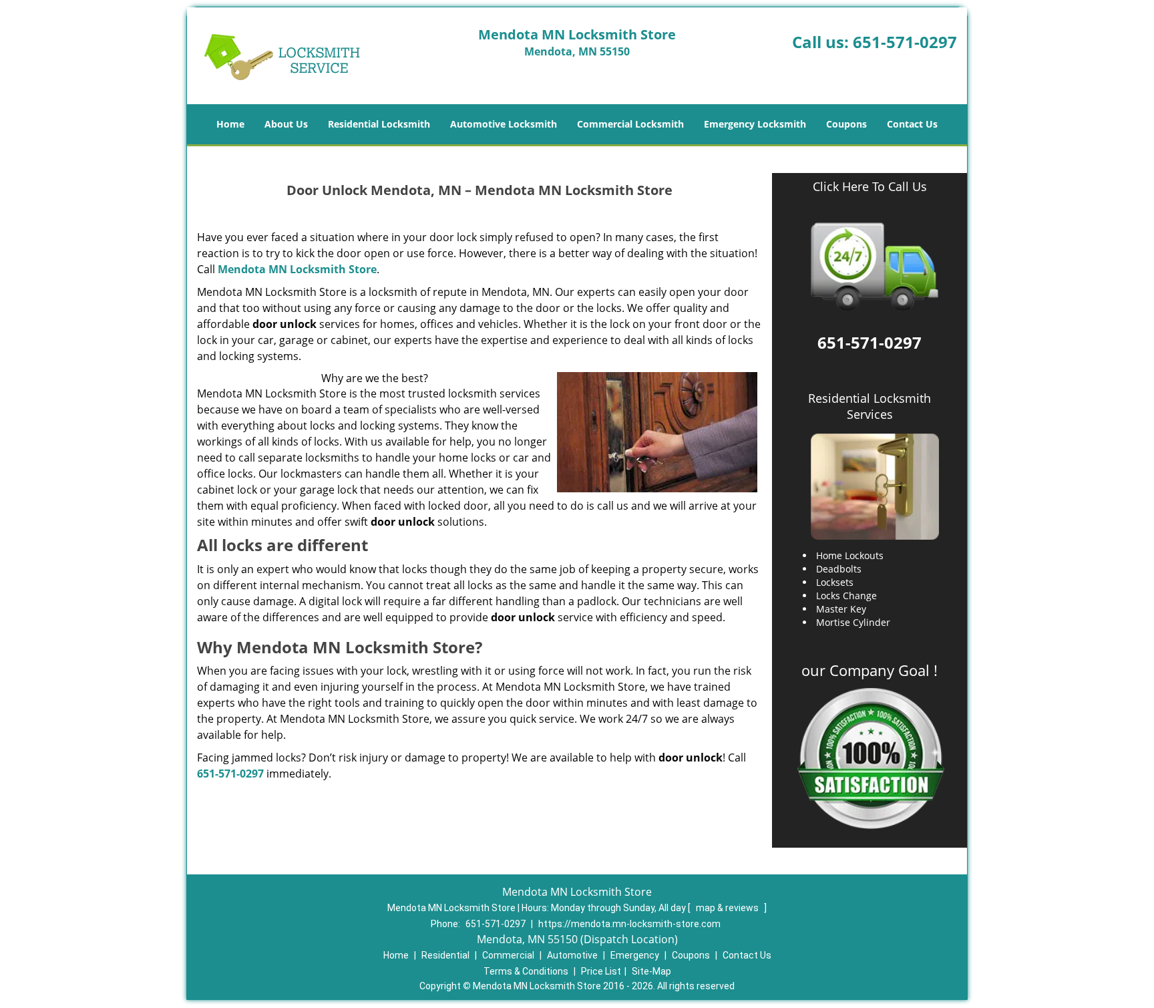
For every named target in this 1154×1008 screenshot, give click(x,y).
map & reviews (728, 907)
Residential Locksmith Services (869, 406)
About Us (286, 124)
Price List (601, 971)
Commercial (508, 955)
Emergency (634, 955)
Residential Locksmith (379, 124)
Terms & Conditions (526, 971)
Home (230, 124)
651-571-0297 (905, 42)
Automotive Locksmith (503, 124)
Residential (445, 955)
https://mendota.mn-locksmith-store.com (629, 923)
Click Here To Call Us (870, 187)
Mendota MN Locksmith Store (297, 269)
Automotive (572, 955)
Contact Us (912, 124)
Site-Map (651, 971)
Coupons (846, 124)
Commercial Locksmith (630, 124)
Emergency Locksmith (755, 124)
